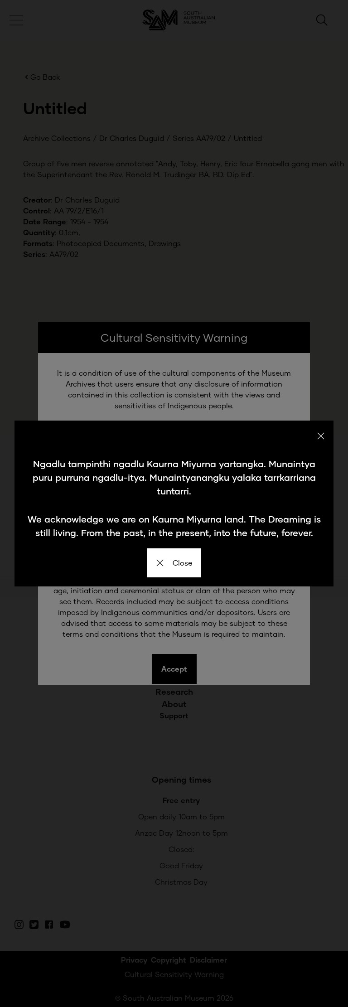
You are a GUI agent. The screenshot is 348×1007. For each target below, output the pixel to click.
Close (182, 562)
